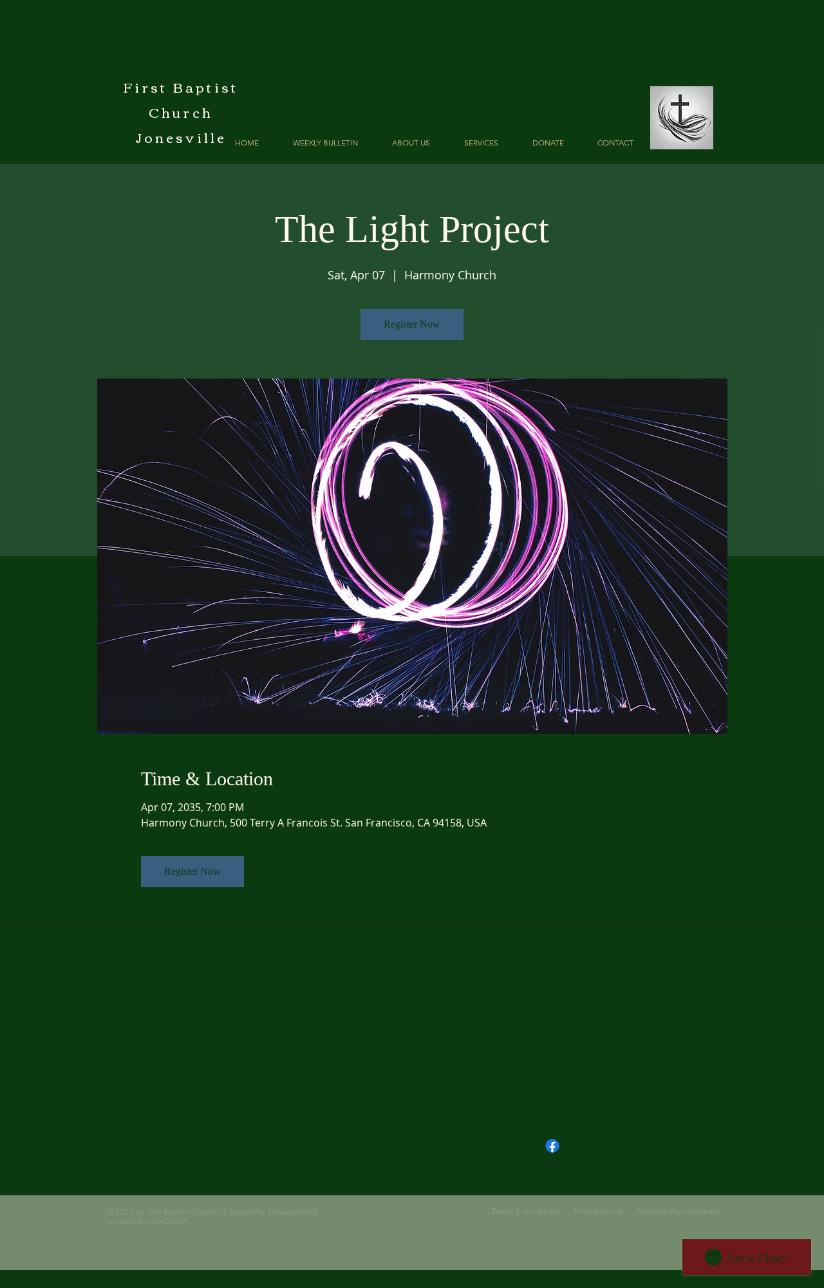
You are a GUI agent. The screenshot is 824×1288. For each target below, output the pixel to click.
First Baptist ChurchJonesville (181, 111)
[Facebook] (552, 1146)
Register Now (412, 324)
